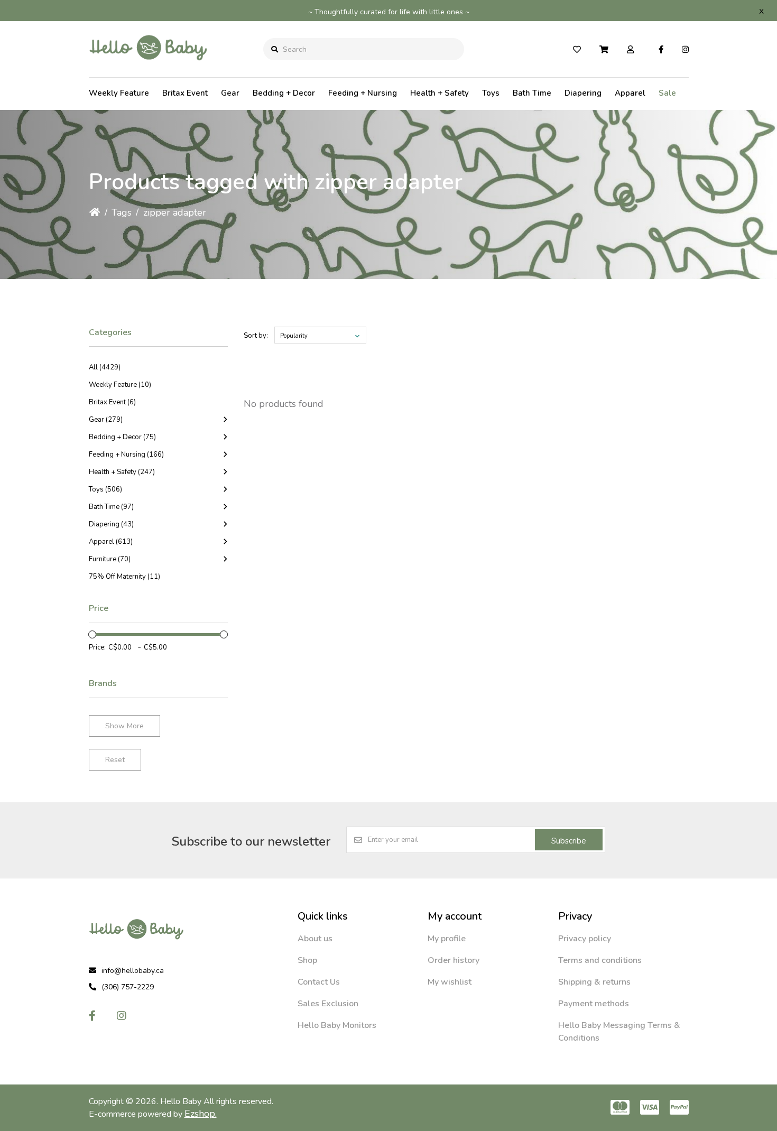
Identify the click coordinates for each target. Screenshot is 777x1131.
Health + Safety (439, 93)
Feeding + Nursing (362, 93)
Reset (115, 760)
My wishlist (449, 982)
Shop (307, 960)
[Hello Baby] (148, 68)
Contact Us (319, 982)
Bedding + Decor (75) (122, 437)
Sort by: (256, 335)
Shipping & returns (594, 982)
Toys (491, 93)
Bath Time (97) (111, 507)
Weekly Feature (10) (120, 385)
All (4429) (105, 367)
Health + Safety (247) (122, 472)
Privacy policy (584, 938)
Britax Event (185, 93)
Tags (122, 212)
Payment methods (593, 1003)
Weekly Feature (119, 93)
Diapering (583, 93)
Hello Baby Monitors (337, 1025)
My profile (447, 938)
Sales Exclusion (328, 1003)
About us (315, 938)
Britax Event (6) (112, 402)
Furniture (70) (110, 559)
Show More (124, 726)
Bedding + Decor (284, 93)
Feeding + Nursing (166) (126, 454)
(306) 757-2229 (127, 987)
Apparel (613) (111, 541)
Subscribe (568, 841)
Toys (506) (105, 489)
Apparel (630, 93)
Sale (667, 93)
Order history (453, 960)
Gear (230, 93)
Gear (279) (106, 419)
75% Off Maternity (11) (124, 576)
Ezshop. (200, 1113)
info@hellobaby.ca (132, 971)
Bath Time (532, 93)
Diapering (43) (111, 524)
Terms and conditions (600, 960)
